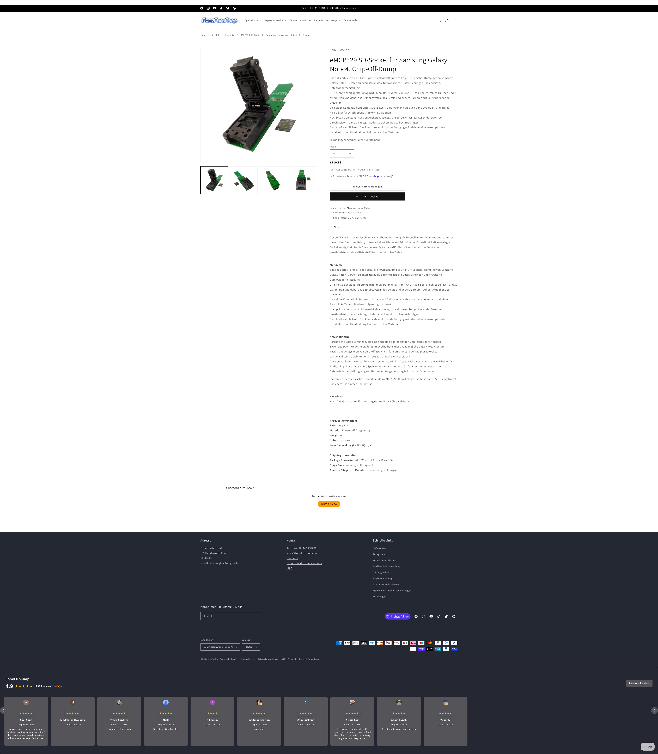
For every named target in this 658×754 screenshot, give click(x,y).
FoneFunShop (214, 659)
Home (203, 35)
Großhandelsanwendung (386, 566)
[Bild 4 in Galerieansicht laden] (302, 180)
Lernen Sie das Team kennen (304, 563)
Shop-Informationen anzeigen (350, 217)
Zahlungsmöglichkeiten (386, 584)
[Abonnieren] (258, 616)
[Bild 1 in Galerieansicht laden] (214, 180)
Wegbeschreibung (382, 578)
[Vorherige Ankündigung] (279, 8)
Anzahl (333, 146)
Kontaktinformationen (309, 659)
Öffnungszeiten (381, 572)
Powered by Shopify (229, 659)
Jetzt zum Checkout (368, 196)
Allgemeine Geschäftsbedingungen (392, 590)
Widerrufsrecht (247, 659)
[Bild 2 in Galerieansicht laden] (243, 180)
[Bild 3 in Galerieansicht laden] (273, 180)
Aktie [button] (336, 226)
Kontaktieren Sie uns (384, 560)
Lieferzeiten (379, 548)
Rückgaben (379, 554)
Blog (289, 568)
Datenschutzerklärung (268, 659)
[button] (253, 20)
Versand (345, 169)
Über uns (292, 558)
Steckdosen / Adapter (223, 35)
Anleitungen (379, 596)
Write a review (329, 504)
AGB (283, 659)
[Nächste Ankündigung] (379, 8)
